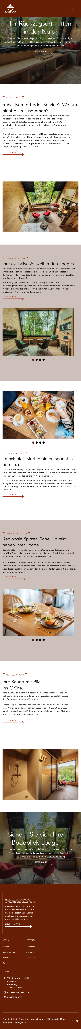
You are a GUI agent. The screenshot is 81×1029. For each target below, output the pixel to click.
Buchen (6, 946)
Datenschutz (31, 957)
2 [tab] (37, 360)
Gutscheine (30, 946)
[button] (74, 9)
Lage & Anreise (9, 952)
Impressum (30, 952)
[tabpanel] (38, 332)
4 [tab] (44, 360)
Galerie (6, 963)
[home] (10, 9)
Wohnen (6, 957)
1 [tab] (34, 360)
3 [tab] (41, 360)
